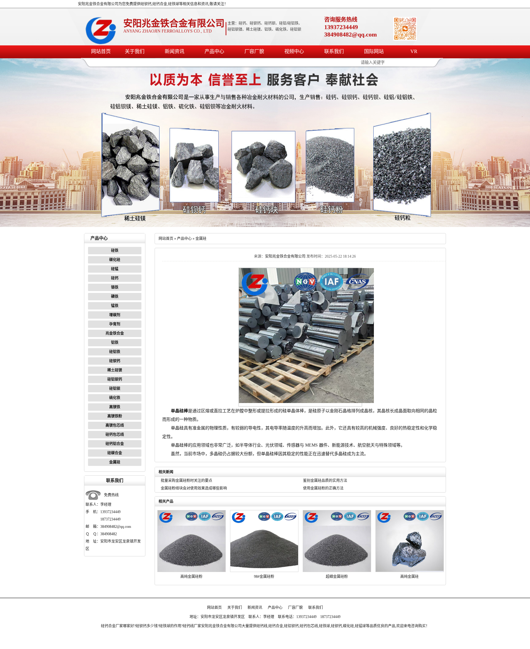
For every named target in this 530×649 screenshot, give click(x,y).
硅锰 (114, 269)
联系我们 (334, 51)
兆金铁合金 (115, 333)
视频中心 (294, 51)
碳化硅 (114, 260)
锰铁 (114, 306)
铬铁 (114, 287)
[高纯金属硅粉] (191, 571)
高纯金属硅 (409, 576)
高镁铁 (114, 407)
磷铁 (114, 296)
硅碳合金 (114, 453)
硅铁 (114, 250)
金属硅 (114, 462)
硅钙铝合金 (115, 444)
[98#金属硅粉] (264, 571)
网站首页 (101, 51)
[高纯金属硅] (409, 571)
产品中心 (214, 51)
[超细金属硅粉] (337, 571)
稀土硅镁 (114, 370)
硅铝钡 (114, 388)
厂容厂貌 (254, 51)
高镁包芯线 (115, 425)
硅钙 (114, 278)
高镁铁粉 (114, 416)
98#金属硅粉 (264, 576)
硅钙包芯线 (115, 434)
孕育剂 (114, 324)
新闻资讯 (174, 51)
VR (413, 51)
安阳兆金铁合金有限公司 (285, 256)
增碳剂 (114, 315)
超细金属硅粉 (337, 576)
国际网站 (374, 51)
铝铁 (114, 342)
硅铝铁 (114, 352)
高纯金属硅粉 (191, 576)
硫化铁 (114, 398)
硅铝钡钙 (114, 379)
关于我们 (134, 51)
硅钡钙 (114, 361)
